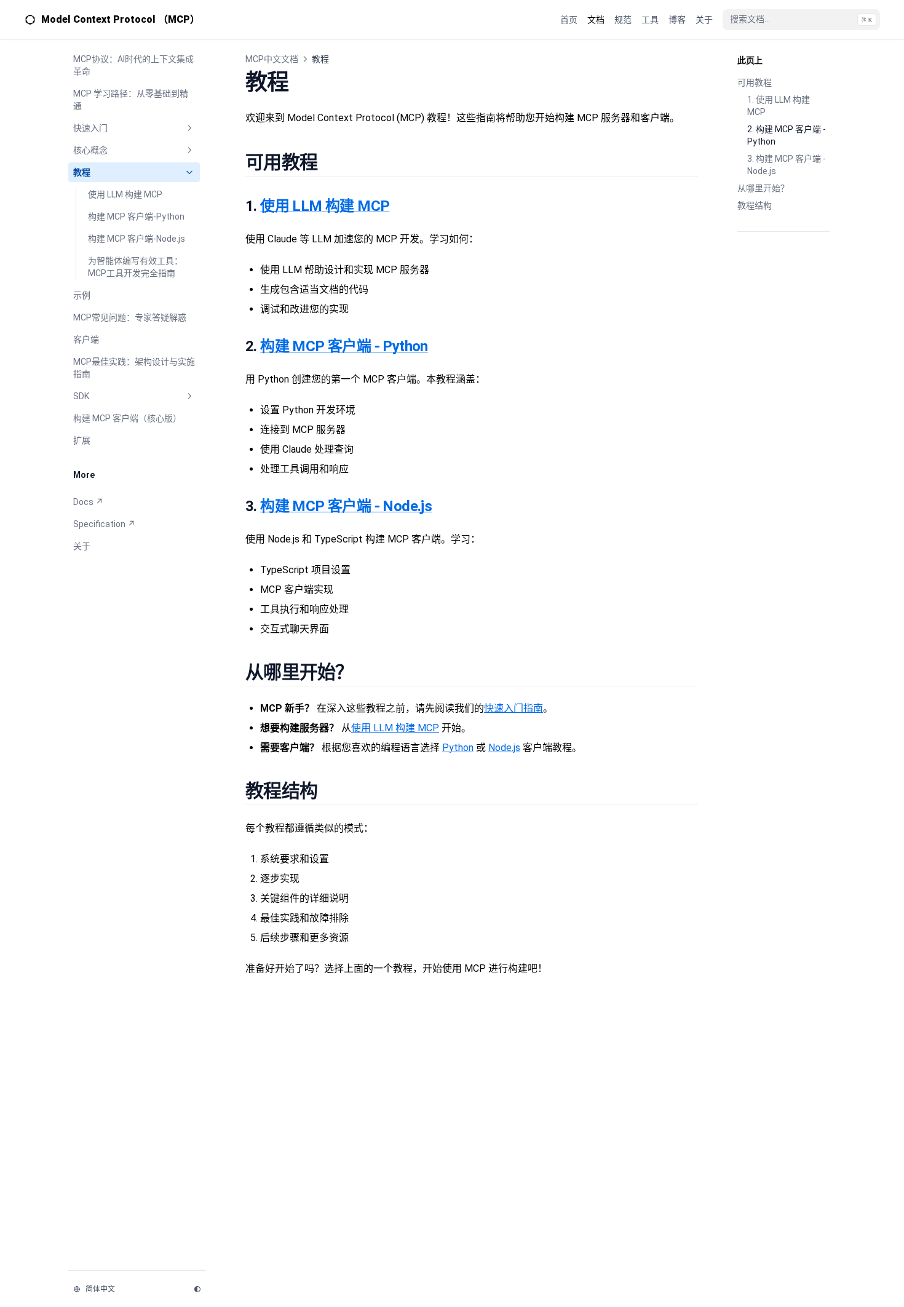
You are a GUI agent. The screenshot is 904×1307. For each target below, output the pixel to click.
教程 (81, 172)
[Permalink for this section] (331, 162)
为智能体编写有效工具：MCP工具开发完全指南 (135, 267)
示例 (81, 295)
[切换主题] (197, 1289)
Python (458, 747)
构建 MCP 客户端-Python (136, 216)
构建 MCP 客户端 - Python (344, 346)
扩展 (81, 440)
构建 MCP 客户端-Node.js (136, 239)
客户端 (86, 339)
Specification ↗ (104, 524)
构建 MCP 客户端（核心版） (127, 418)
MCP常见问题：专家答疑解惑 (129, 317)
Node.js (504, 747)
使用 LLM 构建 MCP (125, 194)
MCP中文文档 (271, 59)
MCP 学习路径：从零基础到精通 (130, 100)
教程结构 (754, 205)
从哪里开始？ (763, 188)
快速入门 (90, 128)
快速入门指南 (513, 708)
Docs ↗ (88, 502)
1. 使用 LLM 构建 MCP (778, 106)
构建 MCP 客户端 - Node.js (346, 506)
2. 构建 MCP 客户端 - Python (786, 135)
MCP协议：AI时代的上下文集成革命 (133, 65)
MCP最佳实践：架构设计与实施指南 (134, 368)
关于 (81, 546)
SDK (81, 396)
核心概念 (90, 150)
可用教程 (754, 82)
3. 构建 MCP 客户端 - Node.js (786, 165)
